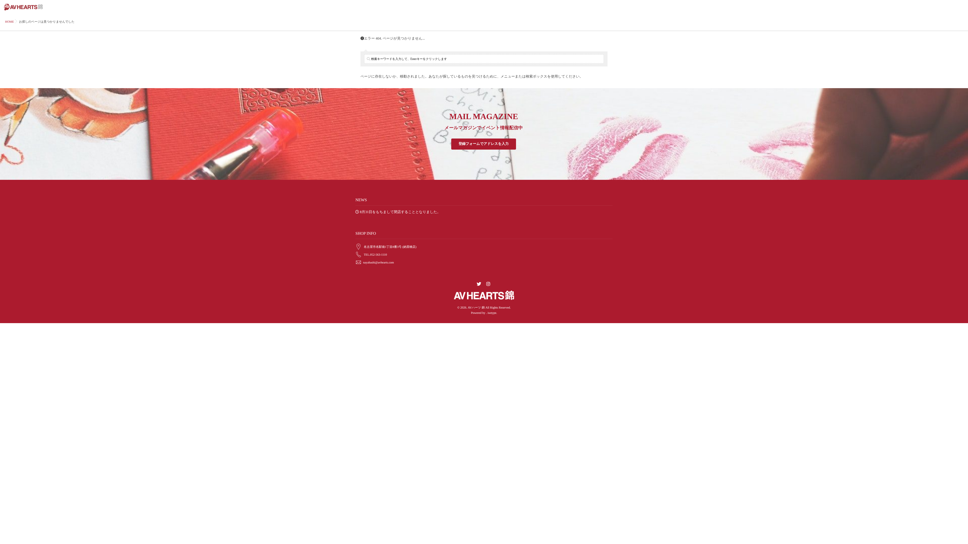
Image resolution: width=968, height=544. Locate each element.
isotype (492, 313)
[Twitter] (479, 284)
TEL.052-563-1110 (375, 254)
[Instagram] (488, 284)
